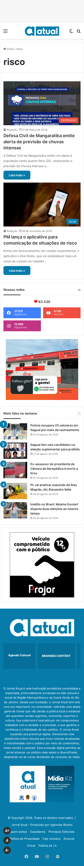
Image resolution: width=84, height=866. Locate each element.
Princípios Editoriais (61, 831)
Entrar (31, 845)
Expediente (37, 831)
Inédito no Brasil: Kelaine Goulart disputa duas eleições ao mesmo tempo (54, 508)
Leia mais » (17, 175)
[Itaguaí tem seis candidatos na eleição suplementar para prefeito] (15, 451)
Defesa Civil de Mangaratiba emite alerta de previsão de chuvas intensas (39, 141)
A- (7, 850)
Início (10, 49)
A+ (7, 831)
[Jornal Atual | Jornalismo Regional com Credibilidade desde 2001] (42, 31)
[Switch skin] (71, 32)
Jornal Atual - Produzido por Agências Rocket (42, 824)
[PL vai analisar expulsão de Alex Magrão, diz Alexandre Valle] (15, 491)
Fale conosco (52, 838)
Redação (12, 129)
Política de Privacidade (25, 838)
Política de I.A (48, 845)
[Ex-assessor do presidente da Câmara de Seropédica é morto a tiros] (15, 470)
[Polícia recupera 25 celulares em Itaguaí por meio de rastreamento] (15, 431)
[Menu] (5, 32)
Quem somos (18, 831)
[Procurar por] (78, 32)
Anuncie (69, 838)
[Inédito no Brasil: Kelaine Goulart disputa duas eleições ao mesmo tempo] (15, 510)
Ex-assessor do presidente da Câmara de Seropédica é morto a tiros (54, 468)
